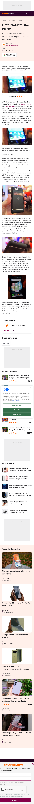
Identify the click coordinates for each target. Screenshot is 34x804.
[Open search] (26, 14)
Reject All (17, 409)
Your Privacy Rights (17, 405)
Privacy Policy (19, 796)
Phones (20, 20)
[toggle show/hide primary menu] (31, 14)
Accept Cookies (17, 414)
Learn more (22, 71)
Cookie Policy (15, 400)
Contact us (6, 762)
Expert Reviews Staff (12, 45)
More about (8, 330)
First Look (6, 343)
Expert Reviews (8, 14)
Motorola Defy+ (25, 104)
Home (4, 20)
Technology (12, 20)
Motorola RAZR (10, 106)
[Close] (30, 388)
